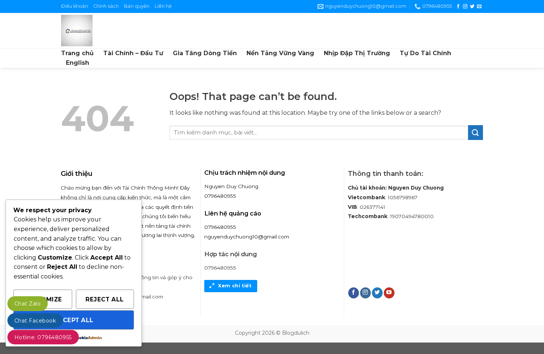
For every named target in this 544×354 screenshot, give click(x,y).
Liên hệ (163, 6)
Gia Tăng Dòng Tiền (205, 53)
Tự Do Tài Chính (425, 53)
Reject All (104, 299)
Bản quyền (137, 6)
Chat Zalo (27, 303)
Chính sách (106, 6)
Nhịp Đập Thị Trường (357, 53)
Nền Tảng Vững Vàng (280, 53)
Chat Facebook (35, 320)
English (77, 62)
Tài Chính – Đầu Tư (133, 53)
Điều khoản (74, 6)
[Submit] (475, 132)
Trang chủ (77, 53)
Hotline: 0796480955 (43, 337)
